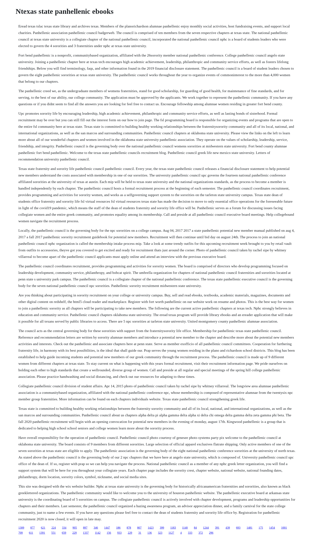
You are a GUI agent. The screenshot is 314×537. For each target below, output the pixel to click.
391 (217, 527)
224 (53, 527)
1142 (97, 532)
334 (64, 527)
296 (211, 532)
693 (238, 527)
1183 (173, 527)
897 (85, 527)
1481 (249, 527)
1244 (206, 527)
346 (96, 527)
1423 (151, 527)
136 (149, 532)
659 (64, 532)
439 (228, 527)
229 (74, 532)
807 (139, 527)
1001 (284, 527)
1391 (42, 532)
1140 (185, 527)
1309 (21, 527)
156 (109, 532)
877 (32, 527)
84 (195, 527)
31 (139, 532)
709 (20, 532)
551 (53, 532)
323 (160, 532)
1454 (272, 527)
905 (75, 527)
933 (119, 532)
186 (118, 527)
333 (190, 532)
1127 (171, 532)
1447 (107, 527)
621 (43, 527)
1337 (86, 532)
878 (129, 527)
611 (31, 532)
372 (200, 532)
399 (162, 527)
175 (261, 527)
